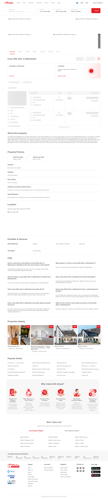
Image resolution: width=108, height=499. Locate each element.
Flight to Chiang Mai (53, 443)
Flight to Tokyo (52, 446)
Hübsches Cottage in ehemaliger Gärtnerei (66, 372)
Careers (30, 485)
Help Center (63, 472)
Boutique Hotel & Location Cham (41, 369)
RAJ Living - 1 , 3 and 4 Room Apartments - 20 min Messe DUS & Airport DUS (16, 363)
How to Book (63, 470)
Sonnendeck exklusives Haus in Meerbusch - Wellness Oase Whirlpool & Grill (90, 369)
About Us (30, 470)
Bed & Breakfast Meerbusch (89, 363)
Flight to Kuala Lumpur (54, 440)
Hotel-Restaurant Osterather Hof (41, 363)
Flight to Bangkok (53, 437)
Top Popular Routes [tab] (72, 431)
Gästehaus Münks (87, 372)
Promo (29, 474)
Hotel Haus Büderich (38, 375)
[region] (54, 338)
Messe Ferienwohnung (38, 372)
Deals (29, 472)
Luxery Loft (85, 375)
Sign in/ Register (48, 467)
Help (87, 2)
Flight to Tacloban (25, 446)
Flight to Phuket (79, 440)
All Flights (30, 483)
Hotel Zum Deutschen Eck (64, 366)
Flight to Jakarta (79, 443)
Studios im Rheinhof (13, 366)
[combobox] (22, 11)
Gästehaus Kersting (13, 375)
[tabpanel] (54, 440)
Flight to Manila (24, 437)
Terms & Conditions (65, 476)
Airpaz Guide (63, 467)
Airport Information (33, 481)
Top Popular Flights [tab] (36, 431)
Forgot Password (48, 470)
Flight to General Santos (26, 443)
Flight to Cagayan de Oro (27, 440)
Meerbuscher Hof (61, 363)
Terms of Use (64, 474)
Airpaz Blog (31, 476)
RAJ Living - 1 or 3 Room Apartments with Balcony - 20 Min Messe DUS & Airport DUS (91, 366)
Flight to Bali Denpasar (81, 437)
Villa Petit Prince (61, 369)
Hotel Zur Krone (61, 375)
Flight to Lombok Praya (81, 446)
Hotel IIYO (35, 366)
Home (29, 467)
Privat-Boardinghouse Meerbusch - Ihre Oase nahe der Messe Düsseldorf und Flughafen (17, 372)
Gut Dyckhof (11, 369)
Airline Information (33, 479)
